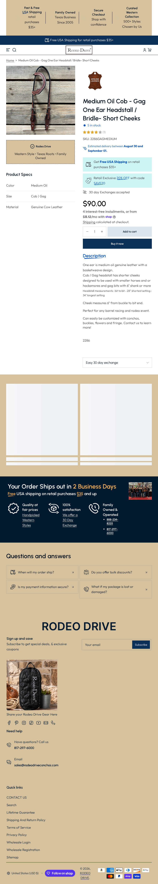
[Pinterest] (16, 723)
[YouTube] (38, 723)
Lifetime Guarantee (21, 812)
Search (11, 805)
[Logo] (79, 50)
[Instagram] (24, 723)
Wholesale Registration (23, 850)
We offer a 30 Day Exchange (70, 520)
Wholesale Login (18, 842)
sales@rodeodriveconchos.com (36, 765)
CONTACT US (17, 797)
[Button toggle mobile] (8, 50)
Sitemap (12, 857)
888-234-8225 (112, 521)
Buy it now (117, 243)
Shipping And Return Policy (26, 820)
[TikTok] (31, 723)
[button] (14, 50)
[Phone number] (53, 723)
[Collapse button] (42, 572)
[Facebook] (9, 723)
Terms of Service (19, 827)
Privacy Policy (17, 835)
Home (10, 60)
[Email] (46, 723)
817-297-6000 (112, 531)
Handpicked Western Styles (31, 520)
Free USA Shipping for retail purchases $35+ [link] (81, 40)
